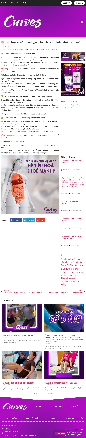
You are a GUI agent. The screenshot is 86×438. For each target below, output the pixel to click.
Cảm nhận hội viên (74, 262)
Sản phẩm (11, 418)
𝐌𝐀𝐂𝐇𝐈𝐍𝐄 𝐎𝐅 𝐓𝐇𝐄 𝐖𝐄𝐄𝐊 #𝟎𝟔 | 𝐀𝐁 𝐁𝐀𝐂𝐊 (61, 383)
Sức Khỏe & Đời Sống (18, 49)
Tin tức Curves (66, 276)
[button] (82, 21)
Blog (63, 259)
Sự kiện (71, 272)
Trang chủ (3, 49)
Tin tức (9, 49)
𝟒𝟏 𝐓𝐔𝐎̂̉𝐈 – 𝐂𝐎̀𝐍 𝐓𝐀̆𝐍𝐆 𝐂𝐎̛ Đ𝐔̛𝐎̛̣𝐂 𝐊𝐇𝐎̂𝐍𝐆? (19, 383)
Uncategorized (66, 281)
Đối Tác (73, 281)
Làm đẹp (78, 265)
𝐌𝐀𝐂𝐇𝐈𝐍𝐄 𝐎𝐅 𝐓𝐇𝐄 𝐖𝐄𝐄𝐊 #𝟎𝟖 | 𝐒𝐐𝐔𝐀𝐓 (18, 335)
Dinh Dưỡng (67, 265)
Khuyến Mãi (32, 418)
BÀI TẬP (39, 406)
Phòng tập (57, 406)
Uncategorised (72, 278)
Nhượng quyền (74, 418)
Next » (52, 393)
